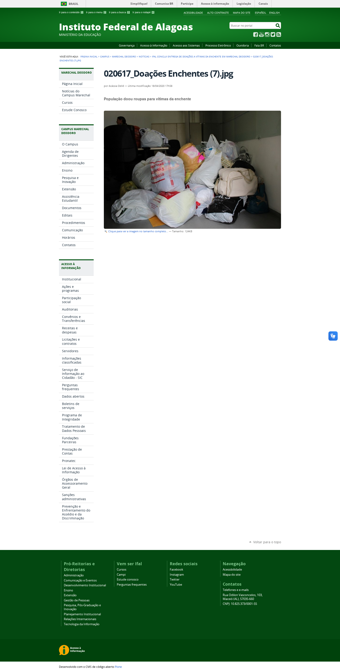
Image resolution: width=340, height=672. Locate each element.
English (274, 12)
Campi (121, 575)
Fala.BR (259, 45)
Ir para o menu (95, 12)
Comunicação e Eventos (80, 580)
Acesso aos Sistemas (186, 45)
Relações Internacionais (80, 619)
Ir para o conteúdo (71, 12)
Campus (104, 56)
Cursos (121, 570)
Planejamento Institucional (82, 614)
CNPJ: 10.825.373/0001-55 (240, 604)
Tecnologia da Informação (81, 624)
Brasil (73, 4)
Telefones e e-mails (236, 590)
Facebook (255, 34)
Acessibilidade (193, 12)
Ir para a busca (119, 12)
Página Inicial (88, 56)
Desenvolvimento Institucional (85, 585)
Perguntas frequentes (132, 585)
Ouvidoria (242, 45)
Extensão (70, 595)
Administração (74, 575)
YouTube (261, 34)
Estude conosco (128, 579)
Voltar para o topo (267, 542)
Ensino (68, 590)
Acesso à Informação (153, 45)
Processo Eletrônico (218, 45)
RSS (278, 34)
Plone (118, 667)
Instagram (267, 34)
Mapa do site (241, 12)
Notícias (144, 56)
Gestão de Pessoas (77, 600)
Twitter (273, 34)
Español (260, 12)
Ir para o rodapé (143, 12)
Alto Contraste (218, 12)
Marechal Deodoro (124, 56)
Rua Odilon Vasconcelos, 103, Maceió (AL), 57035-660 (243, 597)
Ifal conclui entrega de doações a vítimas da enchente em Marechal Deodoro (201, 56)
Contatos (275, 45)
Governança (127, 45)
